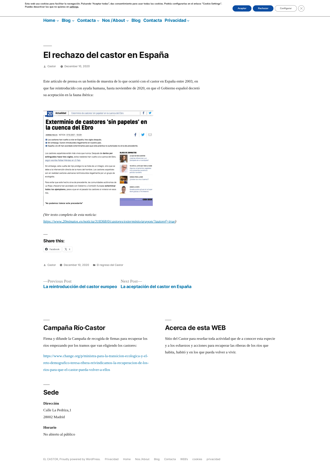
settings (74, 6)
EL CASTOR (50, 459)
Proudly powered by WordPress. (80, 459)
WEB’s (184, 459)
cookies (197, 459)
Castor (51, 66)
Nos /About (113, 20)
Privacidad (175, 20)
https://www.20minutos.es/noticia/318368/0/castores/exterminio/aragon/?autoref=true (109, 221)
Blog (66, 20)
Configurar (286, 8)
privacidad (213, 459)
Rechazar (263, 8)
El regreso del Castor (110, 265)
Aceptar (242, 8)
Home (49, 20)
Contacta (86, 20)
